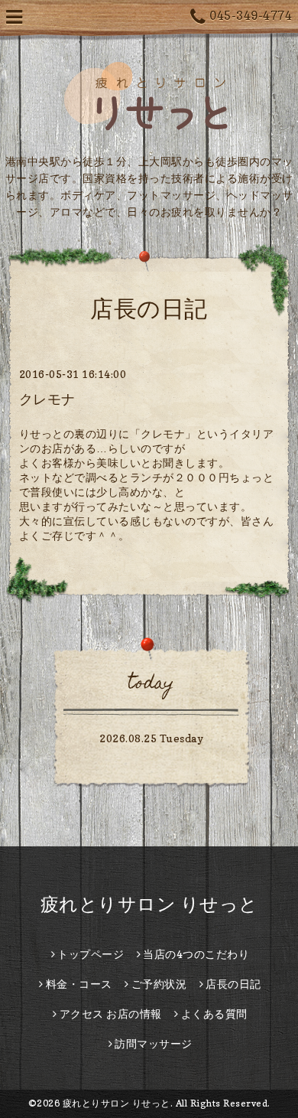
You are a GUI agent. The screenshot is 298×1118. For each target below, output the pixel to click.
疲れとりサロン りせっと (149, 904)
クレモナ (47, 399)
